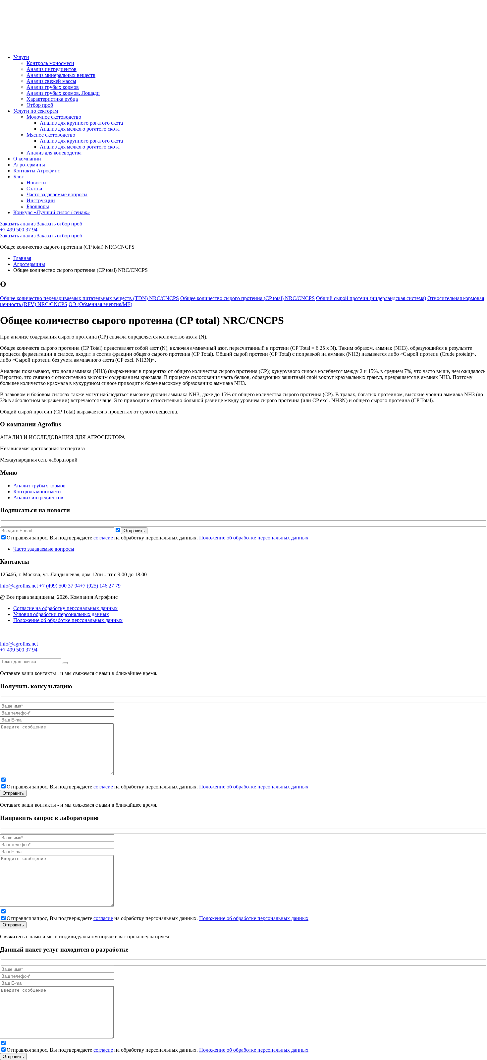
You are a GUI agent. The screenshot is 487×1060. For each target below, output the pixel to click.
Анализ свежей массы (51, 81)
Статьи (34, 188)
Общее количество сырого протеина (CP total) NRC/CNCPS (247, 298)
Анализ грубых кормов (53, 87)
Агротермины (29, 164)
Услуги (21, 57)
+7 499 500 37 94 (18, 229)
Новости (36, 182)
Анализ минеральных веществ (61, 75)
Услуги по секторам (35, 111)
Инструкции (41, 200)
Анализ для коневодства (54, 153)
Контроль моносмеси (50, 63)
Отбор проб (40, 105)
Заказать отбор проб (59, 223)
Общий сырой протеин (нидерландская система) (371, 298)
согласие (103, 537)
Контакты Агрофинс (36, 170)
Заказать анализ (17, 223)
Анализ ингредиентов (52, 69)
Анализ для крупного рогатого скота (81, 123)
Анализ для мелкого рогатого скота (80, 129)
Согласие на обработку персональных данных (65, 608)
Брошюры (38, 206)
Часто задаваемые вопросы (57, 194)
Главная (22, 258)
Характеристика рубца (52, 99)
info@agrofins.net (19, 586)
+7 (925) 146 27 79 (100, 586)
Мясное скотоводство (51, 135)
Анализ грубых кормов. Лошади (63, 93)
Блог (18, 176)
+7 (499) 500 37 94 (59, 586)
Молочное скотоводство (54, 117)
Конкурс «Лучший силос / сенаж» (51, 212)
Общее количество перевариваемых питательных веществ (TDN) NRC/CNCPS (89, 298)
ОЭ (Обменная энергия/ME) (100, 304)
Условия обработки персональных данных (61, 614)
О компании (27, 158)
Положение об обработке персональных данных (253, 537)
